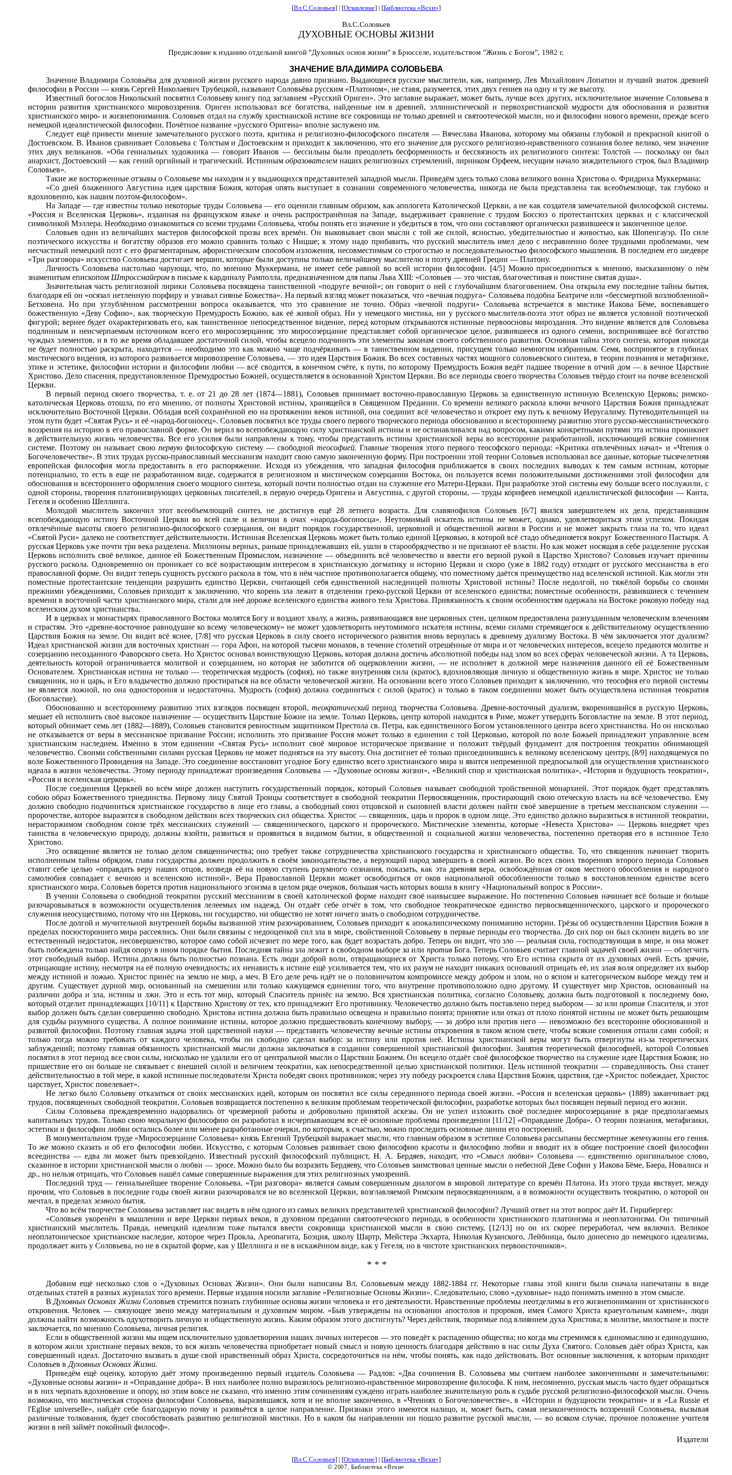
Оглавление (359, 7)
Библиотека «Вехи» (411, 7)
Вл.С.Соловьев (314, 7)
